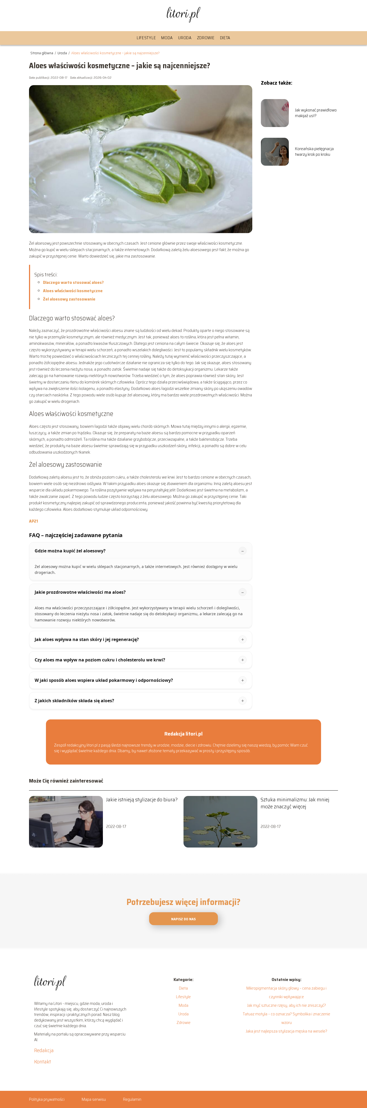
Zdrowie (206, 37)
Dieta (225, 37)
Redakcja (44, 1050)
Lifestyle (146, 37)
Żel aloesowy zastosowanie (69, 299)
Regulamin (132, 1099)
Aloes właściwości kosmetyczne (73, 290)
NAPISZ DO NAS (183, 919)
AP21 (33, 521)
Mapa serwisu (94, 1099)
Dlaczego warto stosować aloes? (73, 282)
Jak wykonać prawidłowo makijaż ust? (316, 113)
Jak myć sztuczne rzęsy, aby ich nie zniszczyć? (286, 1005)
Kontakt (42, 1061)
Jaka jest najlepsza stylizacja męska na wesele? (286, 1031)
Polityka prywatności (46, 1099)
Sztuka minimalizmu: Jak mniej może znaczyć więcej (295, 803)
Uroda (185, 37)
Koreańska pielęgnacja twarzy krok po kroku (314, 151)
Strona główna (42, 53)
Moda (167, 37)
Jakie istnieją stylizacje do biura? (142, 799)
